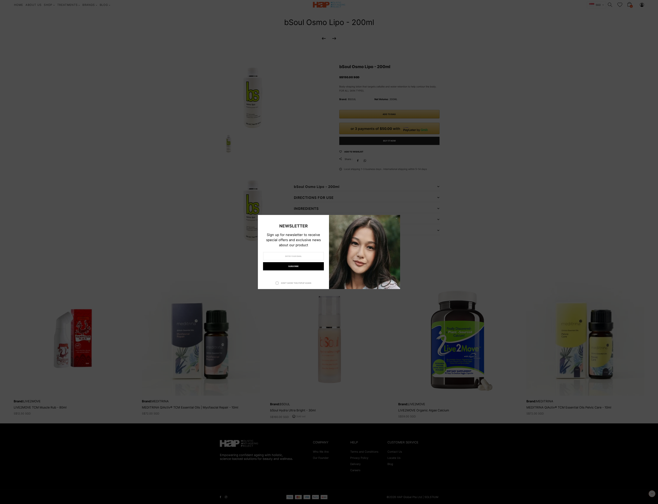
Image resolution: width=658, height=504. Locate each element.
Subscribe (293, 266)
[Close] (396, 218)
